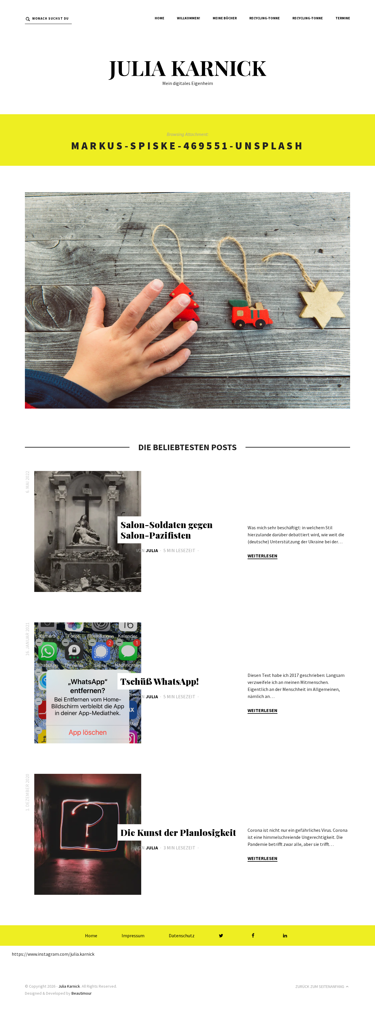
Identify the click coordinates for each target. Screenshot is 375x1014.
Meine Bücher (225, 18)
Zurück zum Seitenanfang (319, 986)
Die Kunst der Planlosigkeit (178, 832)
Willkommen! (188, 18)
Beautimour (81, 993)
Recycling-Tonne (264, 18)
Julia (152, 550)
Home (159, 18)
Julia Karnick (187, 67)
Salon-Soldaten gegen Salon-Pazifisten (166, 530)
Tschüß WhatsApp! (159, 681)
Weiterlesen (262, 556)
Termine (342, 18)
